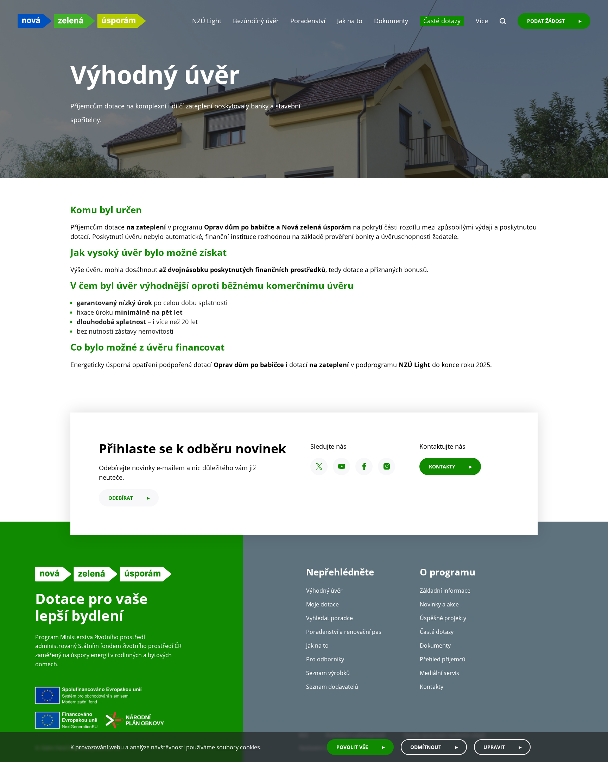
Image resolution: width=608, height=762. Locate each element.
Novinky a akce (439, 604)
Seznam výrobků (328, 673)
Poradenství (307, 21)
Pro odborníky (325, 659)
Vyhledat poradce (329, 618)
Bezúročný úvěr (256, 21)
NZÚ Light (206, 21)
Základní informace (445, 590)
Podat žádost (546, 21)
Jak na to (349, 21)
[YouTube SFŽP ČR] (341, 466)
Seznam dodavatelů (332, 687)
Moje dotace (322, 604)
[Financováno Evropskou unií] (132, 707)
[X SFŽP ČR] (319, 466)
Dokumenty (391, 21)
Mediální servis (439, 673)
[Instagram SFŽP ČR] (386, 466)
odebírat (120, 498)
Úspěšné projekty (443, 618)
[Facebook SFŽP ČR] (364, 466)
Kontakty (431, 687)
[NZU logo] (82, 21)
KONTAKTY (442, 466)
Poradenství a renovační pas (343, 632)
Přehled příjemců (443, 659)
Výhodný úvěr (324, 590)
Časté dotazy (442, 21)
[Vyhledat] (503, 21)
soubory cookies (238, 747)
